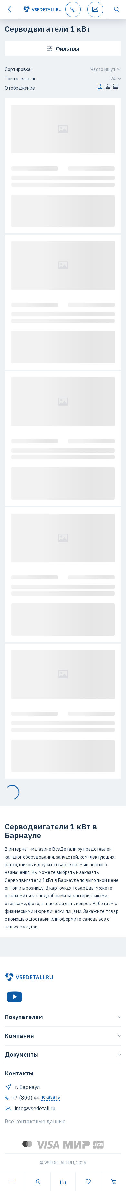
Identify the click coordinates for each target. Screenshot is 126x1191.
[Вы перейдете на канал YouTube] (14, 996)
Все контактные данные (35, 1121)
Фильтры (67, 48)
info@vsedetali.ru (35, 1108)
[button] (100, 88)
